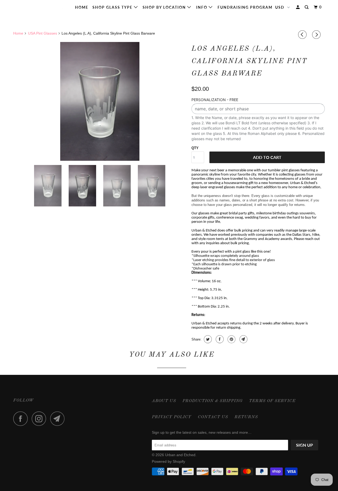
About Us (164, 401)
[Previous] (303, 34)
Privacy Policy (171, 417)
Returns (246, 417)
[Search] (307, 7)
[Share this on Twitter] (207, 339)
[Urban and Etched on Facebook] (22, 418)
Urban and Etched (180, 455)
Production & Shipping (212, 401)
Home (81, 7)
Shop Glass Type (113, 7)
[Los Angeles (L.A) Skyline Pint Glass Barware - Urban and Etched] (99, 101)
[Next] (317, 34)
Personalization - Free (214, 99)
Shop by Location (165, 7)
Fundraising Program (245, 7)
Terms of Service (272, 401)
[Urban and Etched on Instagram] (40, 418)
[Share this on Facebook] (219, 339)
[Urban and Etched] (40, 7)
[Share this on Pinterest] (231, 339)
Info (202, 7)
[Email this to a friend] (242, 339)
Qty (195, 148)
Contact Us (213, 417)
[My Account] (298, 7)
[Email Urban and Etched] (59, 418)
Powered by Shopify (168, 461)
